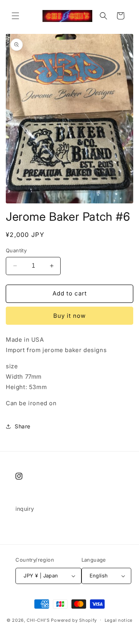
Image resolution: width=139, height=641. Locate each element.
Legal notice (118, 620)
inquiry (24, 508)
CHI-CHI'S (38, 620)
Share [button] (23, 426)
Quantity (16, 250)
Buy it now (69, 315)
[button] (15, 15)
